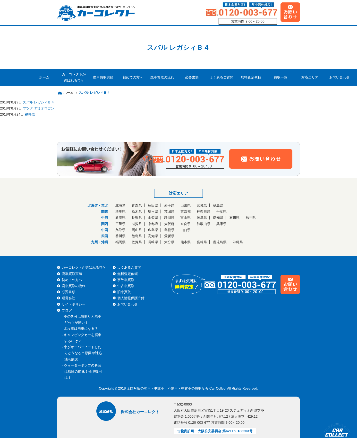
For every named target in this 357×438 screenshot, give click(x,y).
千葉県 (221, 211)
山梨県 (153, 217)
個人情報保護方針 (130, 298)
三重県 (120, 224)
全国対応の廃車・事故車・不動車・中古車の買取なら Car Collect (176, 388)
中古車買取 (125, 286)
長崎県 (153, 242)
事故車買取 (125, 280)
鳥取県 (120, 230)
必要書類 (192, 77)
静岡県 (169, 217)
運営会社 (68, 298)
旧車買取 (124, 292)
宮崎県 (202, 242)
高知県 (153, 236)
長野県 (137, 217)
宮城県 (202, 205)
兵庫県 (221, 224)
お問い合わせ (339, 77)
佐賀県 (137, 242)
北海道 (120, 205)
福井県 (251, 217)
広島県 (153, 230)
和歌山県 (203, 224)
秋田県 (153, 205)
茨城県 (169, 211)
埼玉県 (153, 211)
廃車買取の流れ (162, 77)
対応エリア (309, 77)
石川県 (234, 217)
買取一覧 (280, 77)
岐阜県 (202, 217)
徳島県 (137, 236)
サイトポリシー (73, 304)
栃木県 (137, 211)
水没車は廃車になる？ (81, 328)
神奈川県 (203, 211)
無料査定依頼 (251, 77)
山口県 (185, 230)
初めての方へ (133, 77)
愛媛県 (169, 236)
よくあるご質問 (221, 77)
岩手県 (169, 205)
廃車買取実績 (103, 77)
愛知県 (218, 217)
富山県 (185, 217)
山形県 (185, 205)
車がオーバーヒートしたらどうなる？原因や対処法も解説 (83, 353)
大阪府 (169, 224)
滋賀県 (137, 224)
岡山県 (137, 230)
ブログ (67, 310)
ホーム (44, 77)
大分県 (169, 242)
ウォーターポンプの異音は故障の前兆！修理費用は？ (83, 371)
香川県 (120, 236)
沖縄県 (238, 242)
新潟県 (120, 217)
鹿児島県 (220, 242)
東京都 (185, 211)
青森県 (137, 205)
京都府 (153, 224)
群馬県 (120, 211)
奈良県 (185, 224)
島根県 (169, 230)
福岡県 (120, 242)
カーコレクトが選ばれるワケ (74, 77)
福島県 (218, 205)
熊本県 (185, 242)
